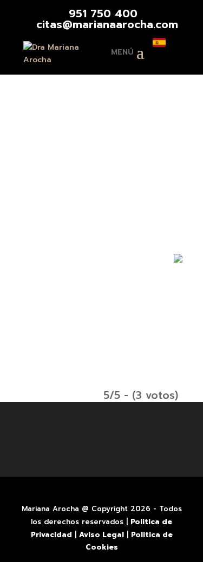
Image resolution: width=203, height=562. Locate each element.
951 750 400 (103, 13)
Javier (102, 204)
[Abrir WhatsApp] (187, 267)
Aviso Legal (101, 535)
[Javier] (101, 137)
